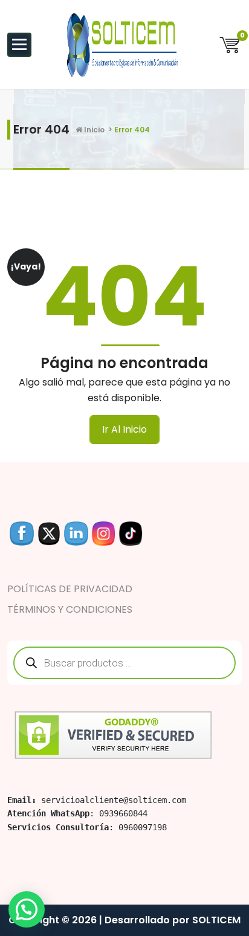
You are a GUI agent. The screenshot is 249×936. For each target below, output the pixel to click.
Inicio (93, 129)
